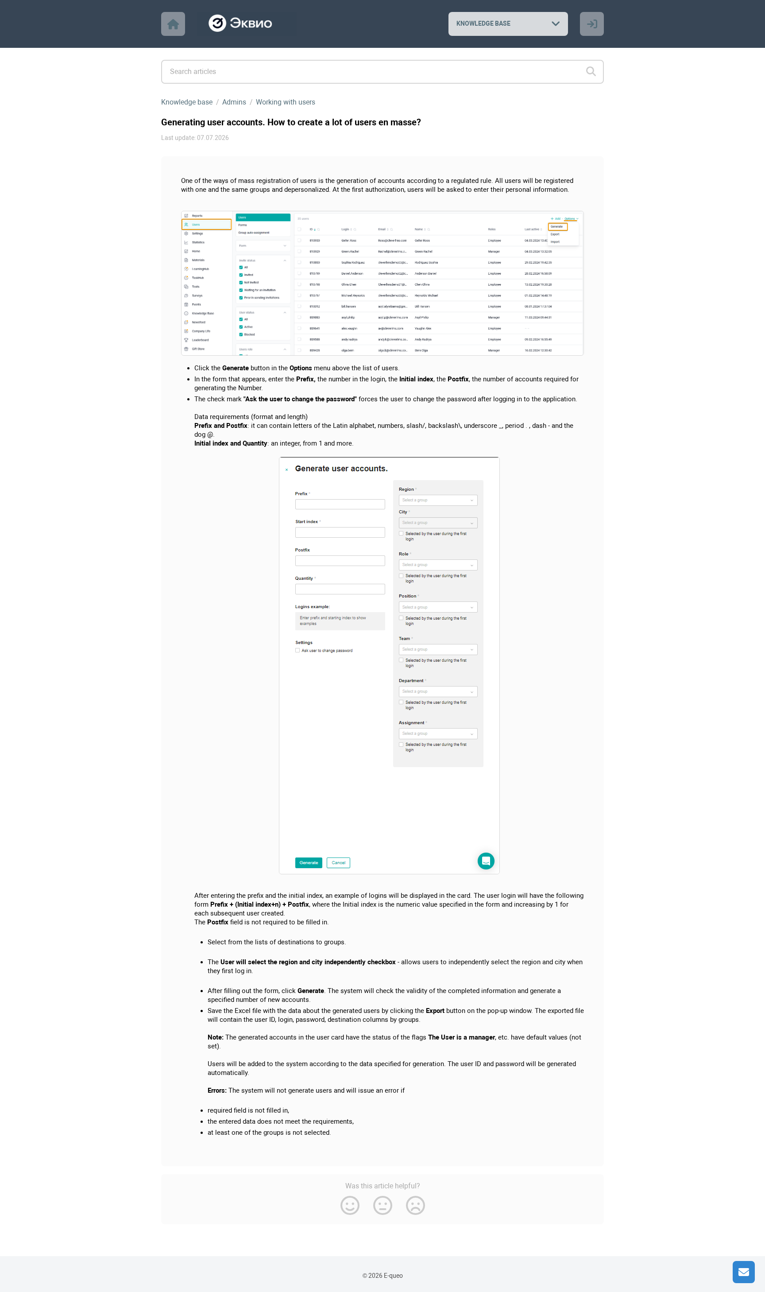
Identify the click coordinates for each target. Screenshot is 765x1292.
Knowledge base (186, 102)
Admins (234, 102)
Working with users (285, 102)
